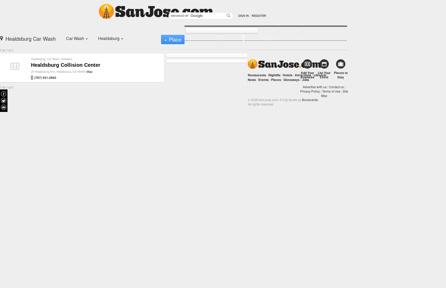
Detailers (66, 59)
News (252, 79)
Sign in (243, 15)
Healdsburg (38, 59)
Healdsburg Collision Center (65, 65)
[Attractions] (310, 31)
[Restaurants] (220, 31)
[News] (193, 31)
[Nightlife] (253, 31)
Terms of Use (331, 91)
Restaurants (257, 75)
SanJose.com (284, 64)
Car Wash (53, 59)
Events (263, 79)
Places (276, 79)
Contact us (336, 87)
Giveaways (291, 79)
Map (89, 71)
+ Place (172, 39)
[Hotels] (280, 31)
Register (259, 15)
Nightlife (274, 75)
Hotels (287, 75)
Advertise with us (314, 87)
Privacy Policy (310, 91)
